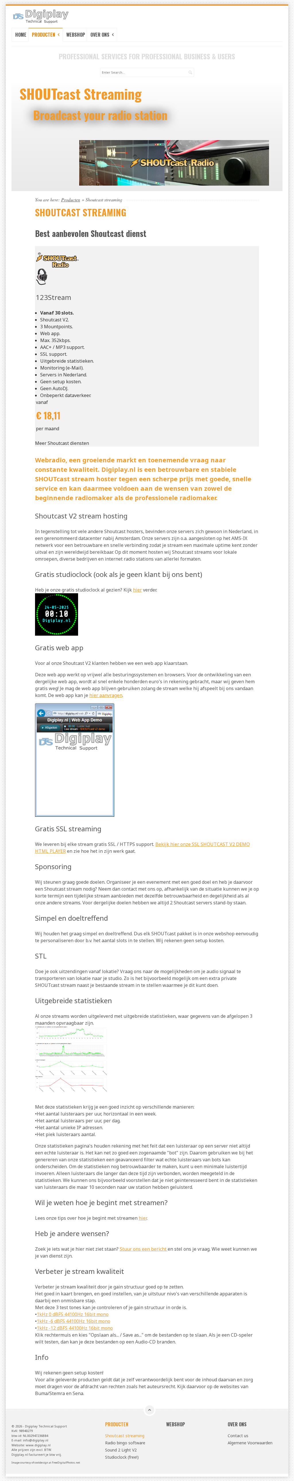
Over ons (100, 34)
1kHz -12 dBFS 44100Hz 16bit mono (75, 1328)
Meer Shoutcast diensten (62, 443)
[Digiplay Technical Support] (53, 16)
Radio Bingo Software (80, 93)
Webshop (75, 34)
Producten (44, 34)
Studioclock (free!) (122, 1457)
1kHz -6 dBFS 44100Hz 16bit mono (73, 1321)
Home (20, 34)
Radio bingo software (125, 1442)
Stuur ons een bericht (144, 1249)
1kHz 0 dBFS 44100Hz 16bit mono (73, 1314)
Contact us (238, 1435)
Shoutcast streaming (124, 1435)
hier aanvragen (105, 695)
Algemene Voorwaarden (250, 1442)
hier (137, 590)
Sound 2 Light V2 (121, 1450)
